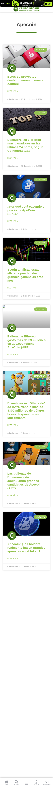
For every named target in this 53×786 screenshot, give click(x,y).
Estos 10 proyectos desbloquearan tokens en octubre (26, 80)
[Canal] (36, 782)
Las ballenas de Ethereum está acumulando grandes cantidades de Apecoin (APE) (24, 481)
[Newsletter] (46, 782)
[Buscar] (16, 782)
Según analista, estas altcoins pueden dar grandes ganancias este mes (25, 275)
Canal (36, 784)
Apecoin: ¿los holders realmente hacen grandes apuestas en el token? (26, 547)
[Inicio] (6, 782)
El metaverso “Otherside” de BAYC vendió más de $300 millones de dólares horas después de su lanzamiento (26, 410)
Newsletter (47, 784)
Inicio (6, 784)
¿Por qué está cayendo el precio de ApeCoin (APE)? (26, 210)
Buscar (16, 784)
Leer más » (12, 91)
